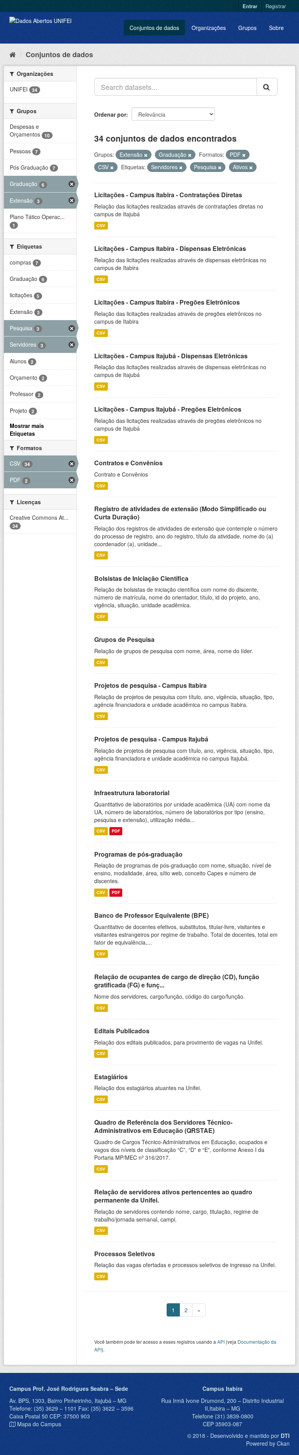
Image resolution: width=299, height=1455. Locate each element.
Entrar (250, 6)
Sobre (276, 28)
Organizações (209, 28)
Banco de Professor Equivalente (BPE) (151, 915)
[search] (267, 87)
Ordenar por (110, 114)
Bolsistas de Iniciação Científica (141, 578)
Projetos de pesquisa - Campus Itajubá (151, 739)
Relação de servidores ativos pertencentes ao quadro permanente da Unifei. (173, 1195)
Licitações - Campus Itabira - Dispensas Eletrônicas (170, 248)
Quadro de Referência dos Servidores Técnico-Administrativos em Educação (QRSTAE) (163, 1126)
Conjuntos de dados (154, 28)
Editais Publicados (122, 1030)
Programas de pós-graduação (138, 854)
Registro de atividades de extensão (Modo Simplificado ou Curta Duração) (180, 512)
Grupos (247, 28)
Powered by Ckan (268, 1443)
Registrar (276, 6)
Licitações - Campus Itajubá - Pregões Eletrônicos (167, 409)
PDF (116, 831)
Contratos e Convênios (128, 462)
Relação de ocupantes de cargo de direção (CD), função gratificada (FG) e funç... (176, 980)
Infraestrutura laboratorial (131, 792)
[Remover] (146, 155)
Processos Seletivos (124, 1253)
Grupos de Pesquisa (124, 639)
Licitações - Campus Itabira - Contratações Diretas (168, 194)
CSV (101, 225)
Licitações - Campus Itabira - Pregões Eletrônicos (167, 302)
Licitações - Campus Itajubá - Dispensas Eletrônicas (171, 355)
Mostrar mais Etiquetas (27, 429)
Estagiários (111, 1076)
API (221, 1341)
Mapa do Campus (39, 1424)
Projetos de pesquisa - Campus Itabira (150, 685)
